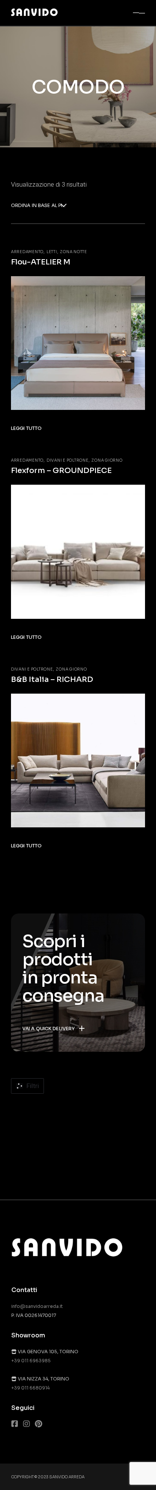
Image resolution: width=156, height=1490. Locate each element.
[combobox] (39, 206)
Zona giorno (106, 460)
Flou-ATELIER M (40, 262)
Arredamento (27, 251)
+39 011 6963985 (31, 1360)
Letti (52, 251)
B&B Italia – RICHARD (52, 679)
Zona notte (73, 251)
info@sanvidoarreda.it (37, 1306)
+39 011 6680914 (30, 1388)
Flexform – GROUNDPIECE (61, 470)
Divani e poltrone (68, 460)
